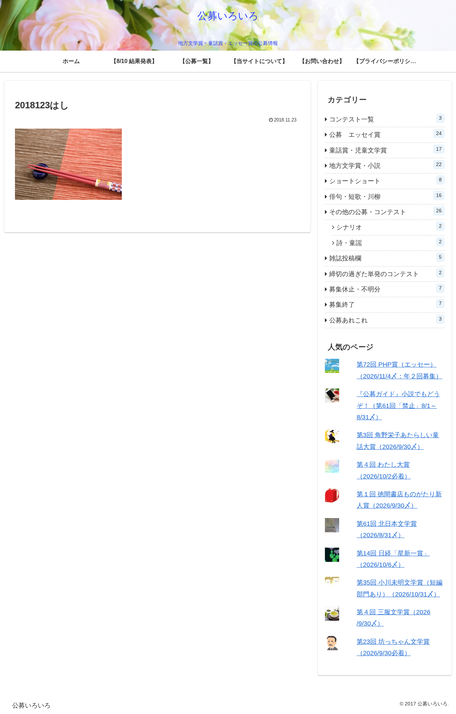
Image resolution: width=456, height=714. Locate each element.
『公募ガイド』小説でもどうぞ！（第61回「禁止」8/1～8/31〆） (398, 405)
